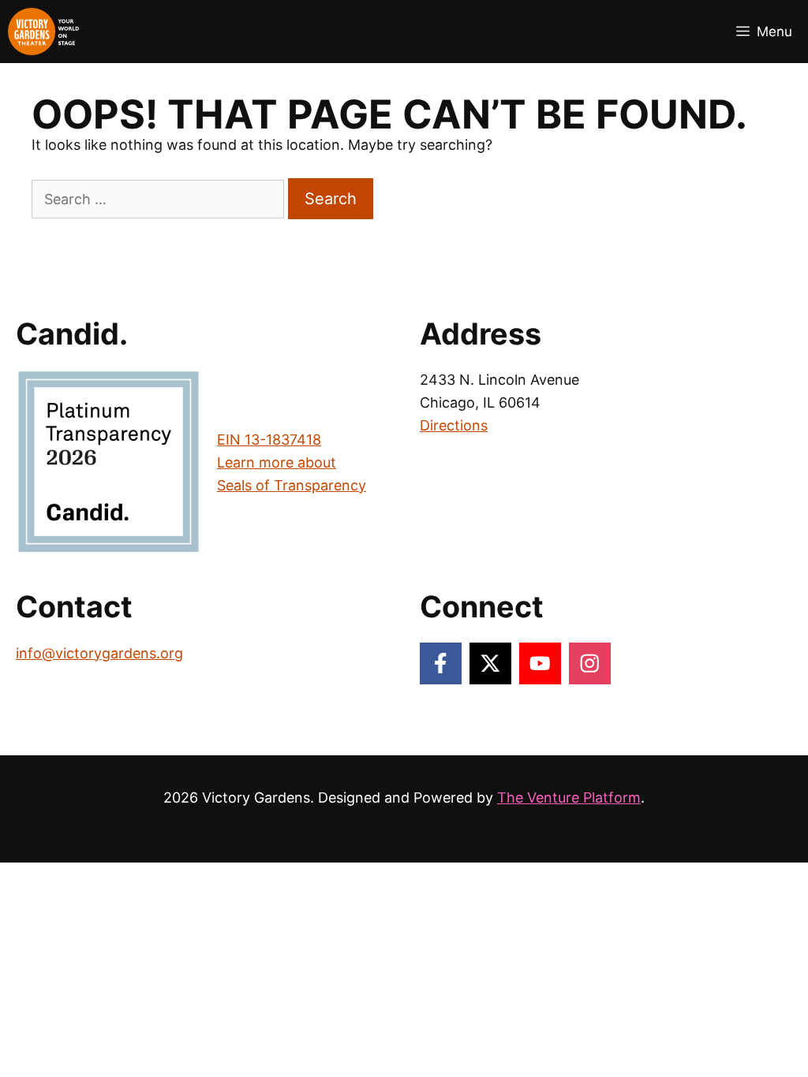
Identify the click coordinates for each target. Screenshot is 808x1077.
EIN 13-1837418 (269, 439)
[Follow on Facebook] (441, 663)
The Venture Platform (569, 797)
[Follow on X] (490, 663)
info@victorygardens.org (99, 653)
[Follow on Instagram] (590, 663)
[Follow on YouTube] (540, 663)
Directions (454, 425)
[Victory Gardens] (43, 31)
